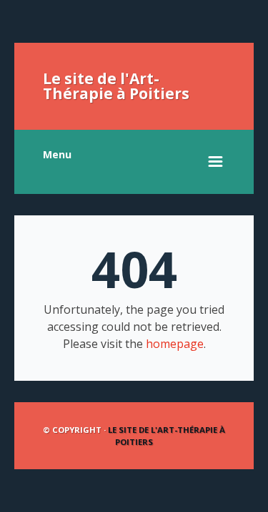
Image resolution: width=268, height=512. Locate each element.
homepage (175, 344)
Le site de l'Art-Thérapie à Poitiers (116, 85)
